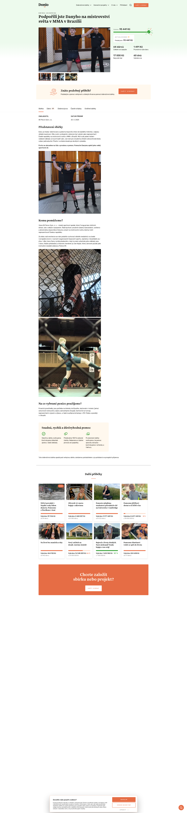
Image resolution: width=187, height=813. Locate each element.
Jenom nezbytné (124, 805)
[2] (58, 77)
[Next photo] (107, 49)
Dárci (50, 109)
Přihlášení (123, 5)
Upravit (123, 809)
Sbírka (41, 109)
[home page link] (43, 5)
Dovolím (124, 799)
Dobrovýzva (63, 109)
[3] (71, 77)
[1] (45, 77)
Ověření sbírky (90, 109)
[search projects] (130, 5)
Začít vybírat (141, 5)
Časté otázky (76, 109)
